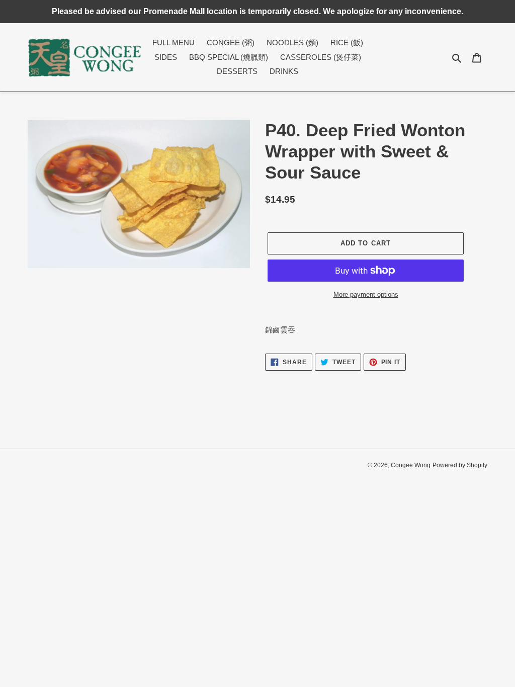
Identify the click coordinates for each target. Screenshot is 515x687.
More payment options (365, 294)
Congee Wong (411, 465)
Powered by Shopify (460, 465)
